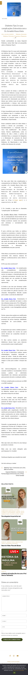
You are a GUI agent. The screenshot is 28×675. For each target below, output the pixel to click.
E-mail (4, 621)
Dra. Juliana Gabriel (8, 34)
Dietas (22, 512)
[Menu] (1, 3)
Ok (14, 672)
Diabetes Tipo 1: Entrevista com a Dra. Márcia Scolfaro (15, 468)
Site (3, 627)
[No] (26, 669)
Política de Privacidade (13, 661)
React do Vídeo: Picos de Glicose (11, 545)
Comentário (6, 596)
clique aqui (17, 200)
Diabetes (18, 34)
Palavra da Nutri (14, 514)
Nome (4, 615)
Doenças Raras (5, 514)
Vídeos (21, 514)
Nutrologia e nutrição (12, 543)
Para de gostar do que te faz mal (10, 516)
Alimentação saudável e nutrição (10, 509)
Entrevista (23, 34)
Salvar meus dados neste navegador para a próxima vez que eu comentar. (13, 634)
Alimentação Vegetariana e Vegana (10, 511)
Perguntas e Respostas (20, 36)
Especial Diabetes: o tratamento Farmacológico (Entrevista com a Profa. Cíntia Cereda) (12, 473)
